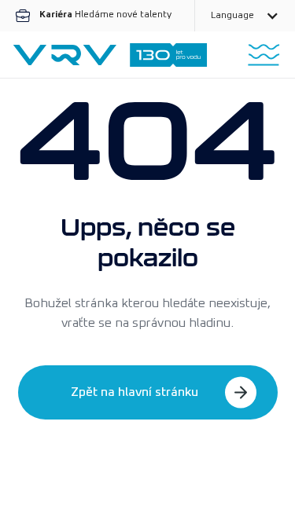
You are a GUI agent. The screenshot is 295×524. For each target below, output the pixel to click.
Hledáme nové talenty (105, 15)
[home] (110, 55)
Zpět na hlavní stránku (134, 392)
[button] (244, 15)
